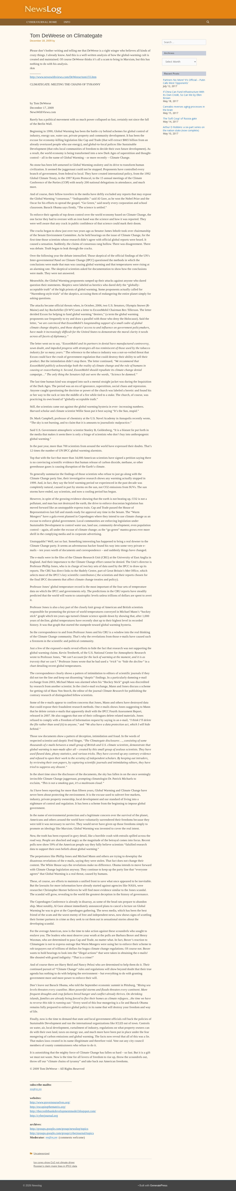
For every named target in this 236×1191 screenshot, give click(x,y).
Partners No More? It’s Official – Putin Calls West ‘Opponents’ (184, 81)
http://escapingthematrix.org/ (48, 1106)
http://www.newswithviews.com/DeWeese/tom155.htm (63, 77)
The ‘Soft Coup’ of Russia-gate (180, 118)
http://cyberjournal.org (44, 1115)
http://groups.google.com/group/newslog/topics (59, 1128)
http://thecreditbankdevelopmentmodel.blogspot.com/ (63, 1111)
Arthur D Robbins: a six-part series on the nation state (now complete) (184, 128)
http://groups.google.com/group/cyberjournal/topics (62, 1133)
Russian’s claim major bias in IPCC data (55, 1166)
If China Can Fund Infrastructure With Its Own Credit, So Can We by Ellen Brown (183, 95)
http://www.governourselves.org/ (50, 1102)
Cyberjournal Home (41, 22)
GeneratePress (158, 1185)
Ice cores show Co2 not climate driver (54, 1162)
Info (67, 22)
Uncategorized (41, 1153)
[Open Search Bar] (208, 22)
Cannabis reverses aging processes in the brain (184, 108)
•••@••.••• (36, 1089)
